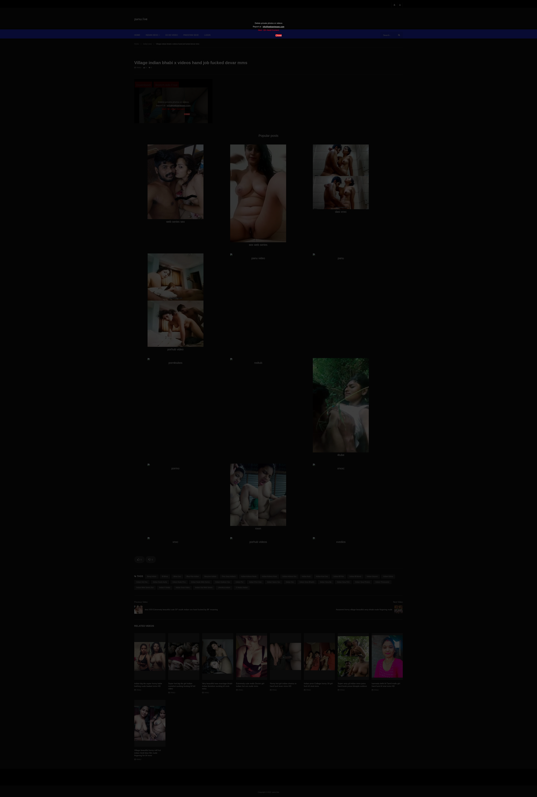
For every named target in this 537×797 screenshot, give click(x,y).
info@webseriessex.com (273, 26)
